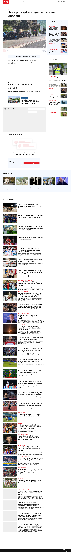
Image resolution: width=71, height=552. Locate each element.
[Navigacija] (63, 2)
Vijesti (12, 1)
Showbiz (36, 1)
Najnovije (62, 21)
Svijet (27, 1)
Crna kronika (20, 1)
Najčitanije (53, 21)
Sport (24, 1)
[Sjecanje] (58, 2)
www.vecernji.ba (6, 2)
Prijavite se (27, 163)
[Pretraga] (60, 2)
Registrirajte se (35, 163)
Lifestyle (29, 1)
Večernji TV (15, 1)
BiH (66, 1)
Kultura (33, 1)
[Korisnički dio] (61, 2)
